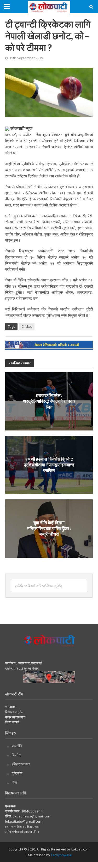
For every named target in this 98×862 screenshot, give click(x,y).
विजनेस (16, 754)
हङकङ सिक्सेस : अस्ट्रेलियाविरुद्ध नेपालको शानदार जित (49, 401)
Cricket (26, 326)
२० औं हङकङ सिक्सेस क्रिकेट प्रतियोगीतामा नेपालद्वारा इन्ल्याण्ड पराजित (49, 464)
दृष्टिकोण (17, 773)
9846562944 (32, 811)
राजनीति (17, 746)
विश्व (14, 782)
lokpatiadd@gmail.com (24, 821)
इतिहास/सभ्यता (21, 764)
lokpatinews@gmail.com (31, 816)
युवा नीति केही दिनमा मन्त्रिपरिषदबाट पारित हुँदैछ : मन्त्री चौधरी (49, 528)
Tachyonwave (61, 855)
